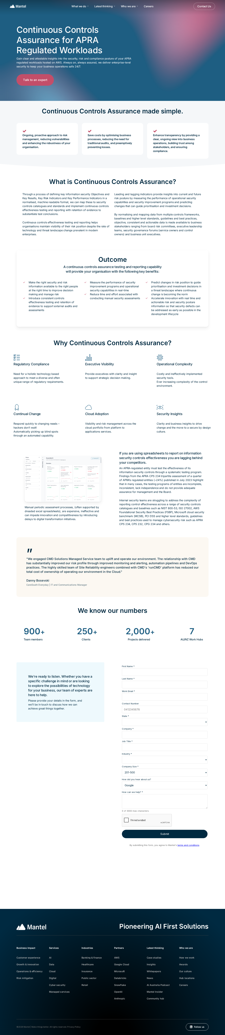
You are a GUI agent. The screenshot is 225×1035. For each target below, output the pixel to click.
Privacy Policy (74, 1027)
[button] (35, 80)
